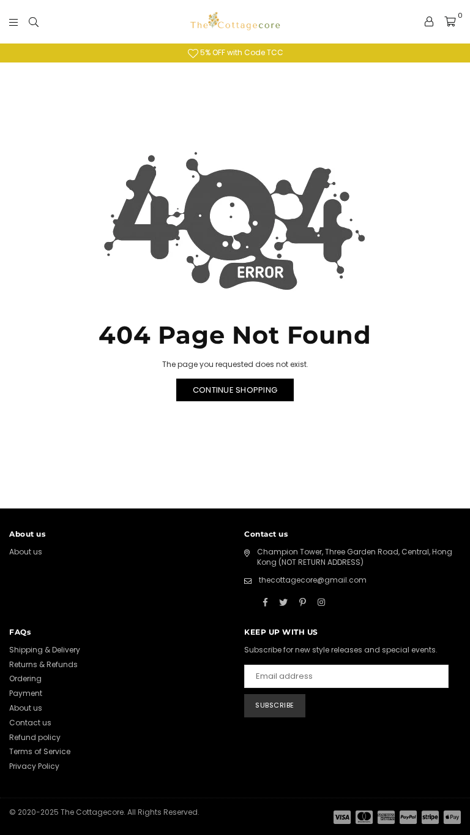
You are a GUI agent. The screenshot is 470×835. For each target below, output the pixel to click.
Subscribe (274, 705)
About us (25, 551)
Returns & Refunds (43, 664)
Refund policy (35, 737)
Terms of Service (39, 751)
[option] (235, 53)
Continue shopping (235, 390)
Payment (25, 693)
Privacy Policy (34, 766)
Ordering (25, 678)
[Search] (33, 21)
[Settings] (429, 21)
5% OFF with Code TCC (240, 52)
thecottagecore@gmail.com (313, 580)
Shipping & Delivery (44, 649)
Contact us (30, 722)
